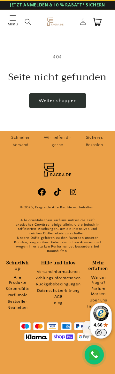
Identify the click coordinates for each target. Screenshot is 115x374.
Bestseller (17, 301)
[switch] (101, 332)
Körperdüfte (18, 288)
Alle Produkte (18, 280)
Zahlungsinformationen (58, 278)
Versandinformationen (58, 271)
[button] (13, 22)
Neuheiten (17, 307)
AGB (58, 296)
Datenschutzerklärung (58, 290)
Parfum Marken (98, 291)
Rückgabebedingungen (58, 284)
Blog (58, 303)
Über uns (98, 300)
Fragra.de (43, 207)
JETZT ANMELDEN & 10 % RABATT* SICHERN (57, 5)
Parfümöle (17, 295)
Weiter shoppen (58, 100)
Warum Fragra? (98, 280)
